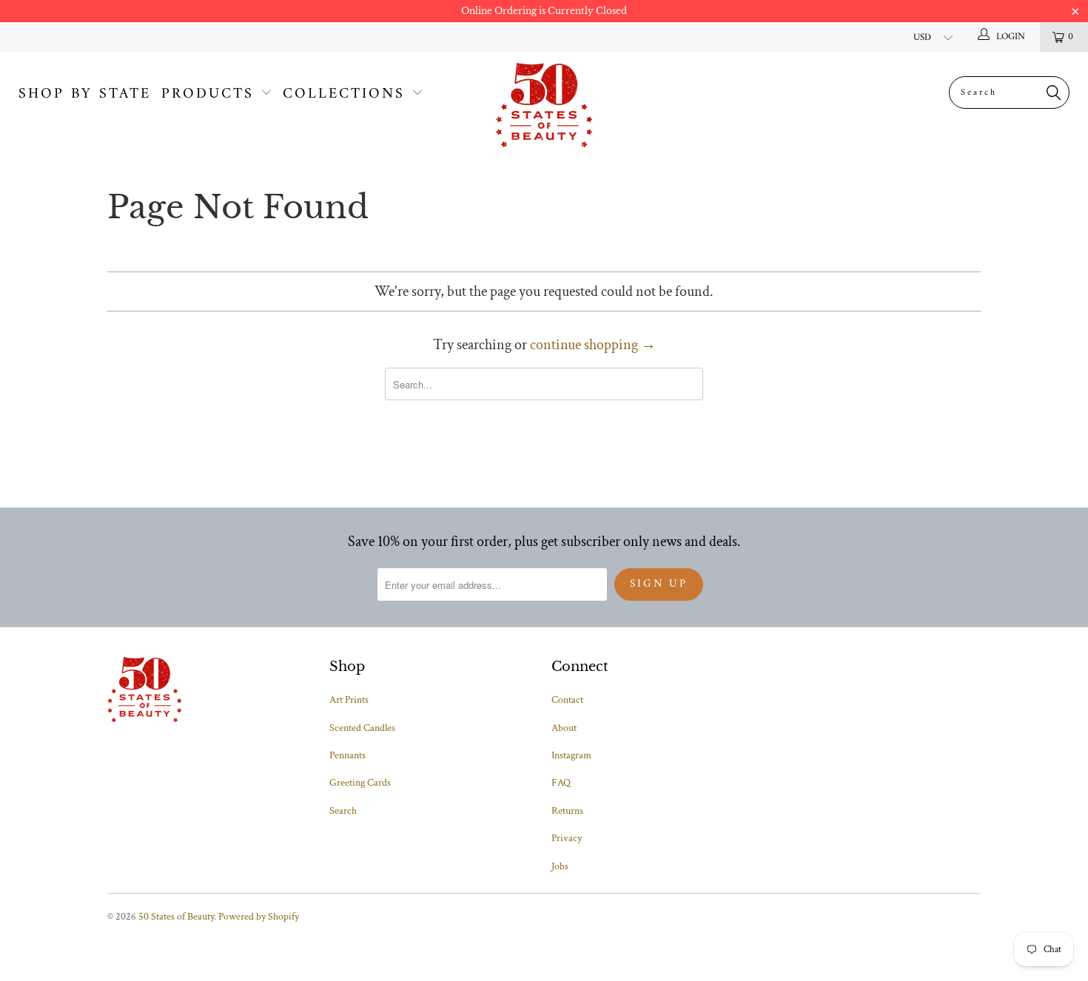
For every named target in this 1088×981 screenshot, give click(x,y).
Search (343, 811)
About (564, 728)
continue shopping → (593, 344)
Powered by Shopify (258, 916)
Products (207, 94)
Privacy (566, 838)
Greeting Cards (360, 782)
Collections (344, 94)
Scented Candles (362, 728)
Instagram (571, 755)
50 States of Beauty (176, 916)
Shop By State (85, 94)
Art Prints (349, 700)
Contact (567, 700)
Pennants (347, 755)
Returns (567, 811)
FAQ (561, 782)
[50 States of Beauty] (544, 105)
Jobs (559, 866)
